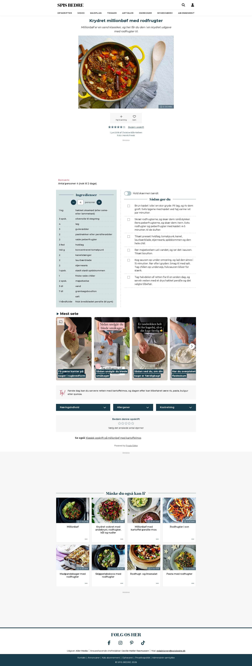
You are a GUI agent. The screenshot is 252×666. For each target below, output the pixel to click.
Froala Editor (132, 445)
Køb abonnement (111, 657)
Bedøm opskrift (136, 127)
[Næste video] (192, 346)
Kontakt (81, 657)
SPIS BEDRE (70, 5)
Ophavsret (127, 657)
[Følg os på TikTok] (143, 643)
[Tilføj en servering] (99, 202)
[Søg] (183, 5)
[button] (74, 348)
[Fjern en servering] (73, 202)
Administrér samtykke (163, 657)
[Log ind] (193, 5)
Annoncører (94, 657)
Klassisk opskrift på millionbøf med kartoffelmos (113, 438)
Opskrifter (64, 13)
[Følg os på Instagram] (120, 643)
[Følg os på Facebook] (109, 643)
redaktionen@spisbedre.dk (170, 651)
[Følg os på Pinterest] (131, 643)
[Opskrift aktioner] (86, 539)
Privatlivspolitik (142, 657)
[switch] (127, 193)
